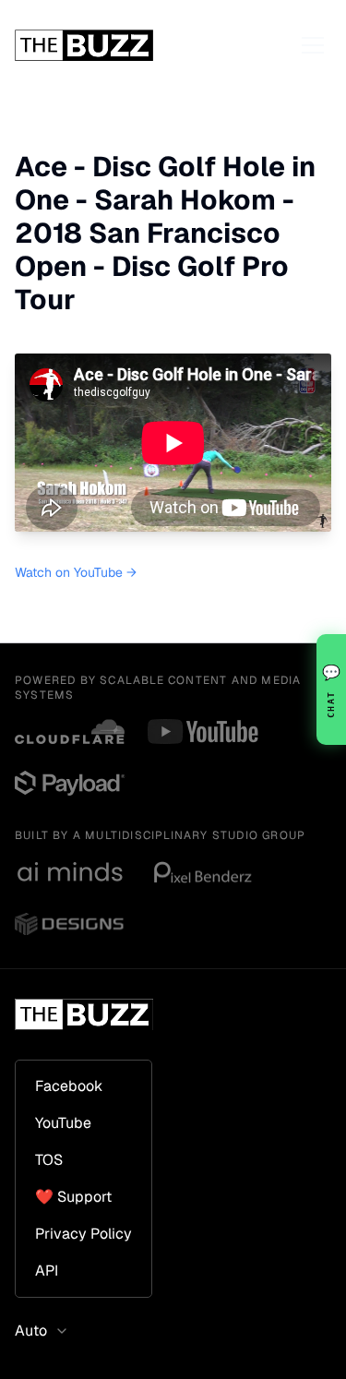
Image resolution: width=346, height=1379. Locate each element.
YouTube (63, 1123)
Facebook (68, 1086)
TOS (49, 1159)
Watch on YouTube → (76, 572)
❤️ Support (73, 1196)
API (46, 1270)
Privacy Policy (83, 1233)
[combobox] (47, 1331)
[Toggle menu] (312, 45)
